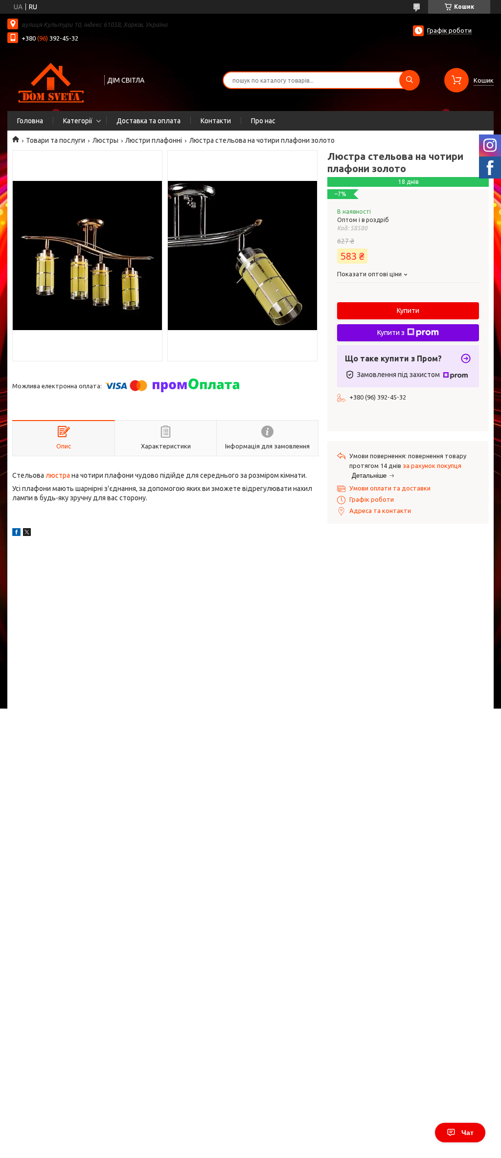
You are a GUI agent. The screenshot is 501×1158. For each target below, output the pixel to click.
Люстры (105, 140)
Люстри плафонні (153, 140)
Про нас (263, 120)
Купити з (391, 332)
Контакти (216, 120)
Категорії (77, 120)
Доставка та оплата (148, 120)
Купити (408, 310)
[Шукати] (409, 80)
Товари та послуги (55, 140)
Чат (467, 1132)
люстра (58, 475)
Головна (30, 120)
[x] (27, 533)
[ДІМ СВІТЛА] (51, 79)
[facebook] (16, 533)
